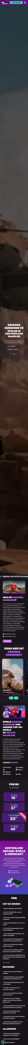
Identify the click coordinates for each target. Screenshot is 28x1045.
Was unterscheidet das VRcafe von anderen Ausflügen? (13, 934)
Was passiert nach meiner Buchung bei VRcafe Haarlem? (13, 1017)
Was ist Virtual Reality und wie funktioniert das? (12, 913)
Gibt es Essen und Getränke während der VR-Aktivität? (11, 1034)
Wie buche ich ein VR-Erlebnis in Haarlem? (13, 972)
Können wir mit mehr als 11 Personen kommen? (11, 988)
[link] (16, 2)
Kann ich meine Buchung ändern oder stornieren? (13, 994)
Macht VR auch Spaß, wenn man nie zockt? (14, 923)
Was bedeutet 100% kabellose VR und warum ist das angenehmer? (13, 940)
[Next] (16, 697)
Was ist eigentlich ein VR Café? (13, 908)
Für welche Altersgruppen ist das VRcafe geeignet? (13, 929)
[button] (14, 587)
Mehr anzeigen (6, 962)
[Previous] (11, 697)
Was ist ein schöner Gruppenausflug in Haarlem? (14, 918)
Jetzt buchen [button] (16, 2)
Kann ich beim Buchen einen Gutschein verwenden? (11, 1012)
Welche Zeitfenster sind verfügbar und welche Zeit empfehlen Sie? (13, 977)
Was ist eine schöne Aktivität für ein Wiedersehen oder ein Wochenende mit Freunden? (14, 957)
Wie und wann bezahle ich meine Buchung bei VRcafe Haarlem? (13, 1022)
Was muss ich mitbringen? (11, 1039)
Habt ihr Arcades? (9, 1042)
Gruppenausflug (17, 576)
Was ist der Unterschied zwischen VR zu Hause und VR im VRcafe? (13, 950)
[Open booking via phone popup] (3, 1042)
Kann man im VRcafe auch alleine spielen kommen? (13, 945)
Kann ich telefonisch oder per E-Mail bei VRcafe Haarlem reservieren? (14, 1006)
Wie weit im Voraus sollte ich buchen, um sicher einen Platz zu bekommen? (12, 1000)
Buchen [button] (7, 641)
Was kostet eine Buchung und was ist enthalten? (13, 983)
